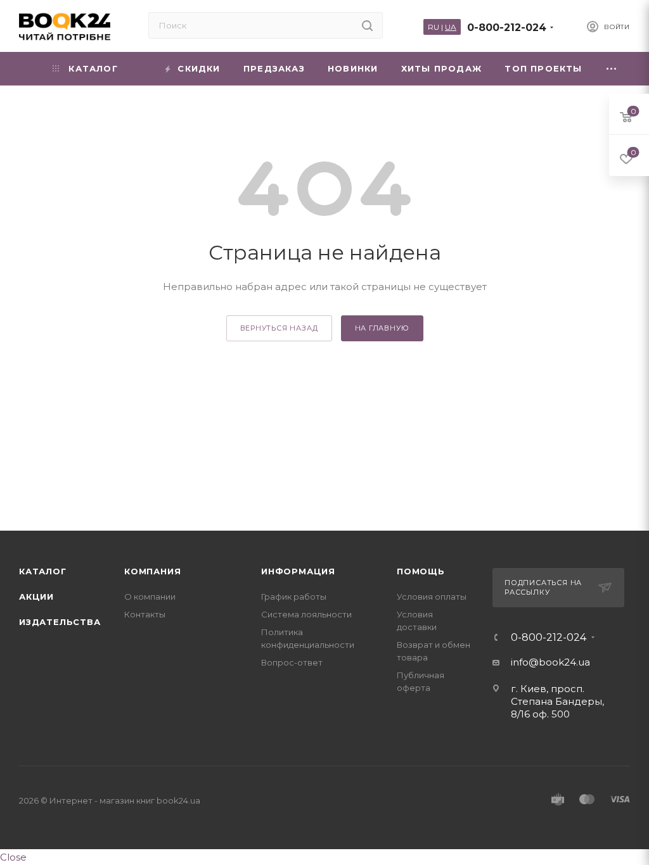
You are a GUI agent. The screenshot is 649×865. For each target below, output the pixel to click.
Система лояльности (306, 614)
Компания (152, 571)
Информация (298, 571)
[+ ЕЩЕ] (612, 68)
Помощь (421, 571)
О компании (150, 596)
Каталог (43, 571)
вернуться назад (279, 328)
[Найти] (367, 25)
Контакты (144, 614)
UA (450, 27)
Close (13, 857)
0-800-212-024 (506, 28)
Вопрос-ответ (292, 662)
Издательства (60, 622)
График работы (293, 596)
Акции (36, 596)
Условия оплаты (431, 596)
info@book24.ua (550, 662)
